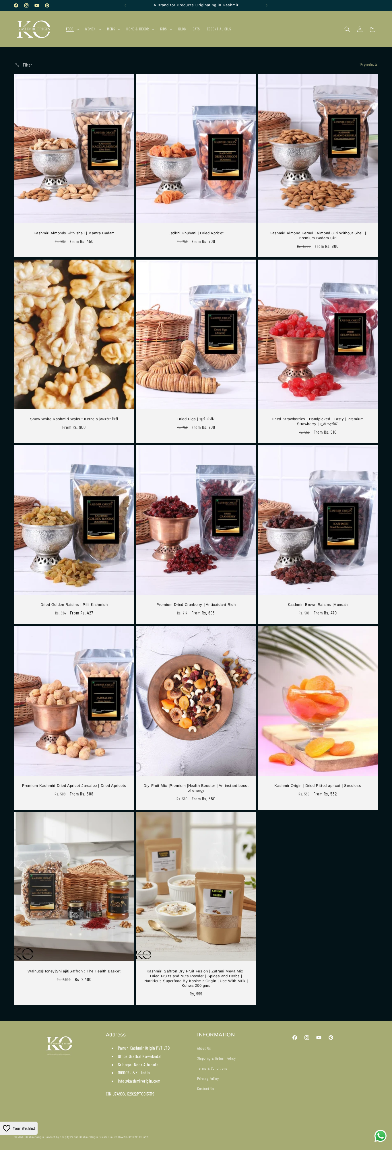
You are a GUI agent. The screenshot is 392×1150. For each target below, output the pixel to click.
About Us (204, 1048)
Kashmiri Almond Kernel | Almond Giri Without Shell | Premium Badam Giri (317, 235)
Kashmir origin (35, 1137)
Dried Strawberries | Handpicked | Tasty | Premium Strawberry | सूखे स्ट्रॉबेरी (318, 421)
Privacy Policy (208, 1078)
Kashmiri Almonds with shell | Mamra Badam (74, 233)
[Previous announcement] (125, 5)
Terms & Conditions (212, 1068)
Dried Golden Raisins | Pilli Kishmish (74, 604)
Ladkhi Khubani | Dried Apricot (196, 233)
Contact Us (205, 1088)
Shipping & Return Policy (216, 1058)
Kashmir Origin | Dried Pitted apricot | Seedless (318, 785)
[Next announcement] (266, 5)
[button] (72, 29)
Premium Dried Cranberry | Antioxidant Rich (196, 604)
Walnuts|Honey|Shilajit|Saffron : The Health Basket (74, 971)
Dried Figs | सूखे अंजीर (196, 419)
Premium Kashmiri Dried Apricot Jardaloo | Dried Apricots (74, 785)
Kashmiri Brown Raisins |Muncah (318, 604)
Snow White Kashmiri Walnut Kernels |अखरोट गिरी (74, 419)
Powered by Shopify (57, 1137)
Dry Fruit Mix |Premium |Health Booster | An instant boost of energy (196, 787)
